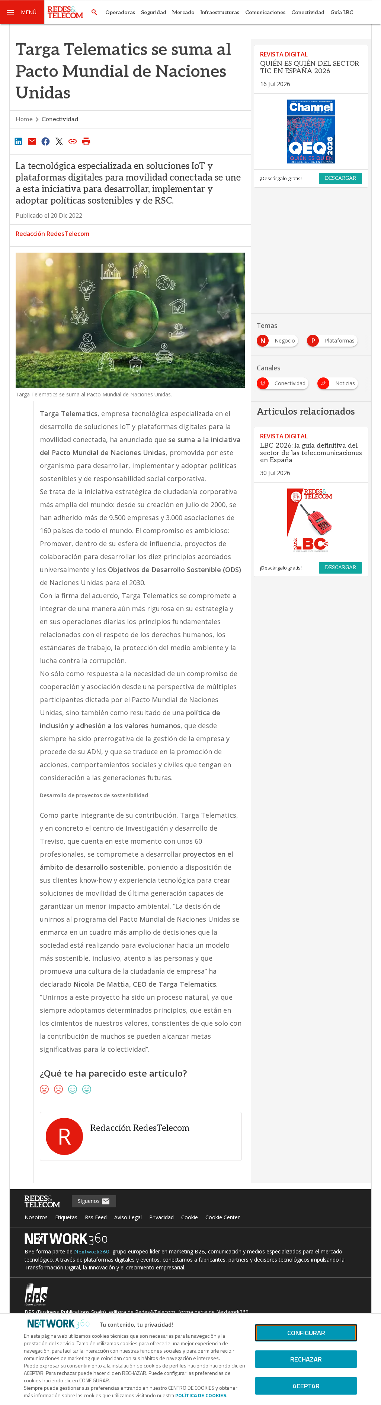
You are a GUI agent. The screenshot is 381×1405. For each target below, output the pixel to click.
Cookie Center (222, 1217)
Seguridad (153, 12)
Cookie (189, 1217)
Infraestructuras (220, 12)
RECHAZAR (306, 1359)
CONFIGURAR (306, 1333)
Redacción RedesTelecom (52, 234)
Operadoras (120, 12)
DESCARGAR (340, 178)
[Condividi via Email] (32, 141)
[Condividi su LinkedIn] (19, 141)
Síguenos (89, 1200)
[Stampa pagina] (86, 141)
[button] (22, 12)
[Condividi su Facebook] (45, 141)
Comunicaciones (265, 12)
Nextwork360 (91, 1252)
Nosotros (36, 1217)
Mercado (183, 12)
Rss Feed (96, 1217)
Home (24, 119)
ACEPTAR (306, 1386)
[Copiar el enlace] (73, 141)
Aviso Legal (128, 1217)
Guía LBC (341, 12)
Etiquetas (66, 1217)
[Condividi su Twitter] (59, 141)
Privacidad (161, 1217)
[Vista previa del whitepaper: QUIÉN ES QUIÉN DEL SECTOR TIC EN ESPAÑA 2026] (311, 131)
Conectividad (307, 12)
